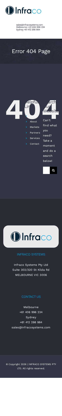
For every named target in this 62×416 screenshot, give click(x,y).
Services (35, 138)
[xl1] (31, 231)
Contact (34, 143)
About (33, 121)
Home (33, 116)
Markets (34, 127)
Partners (35, 132)
